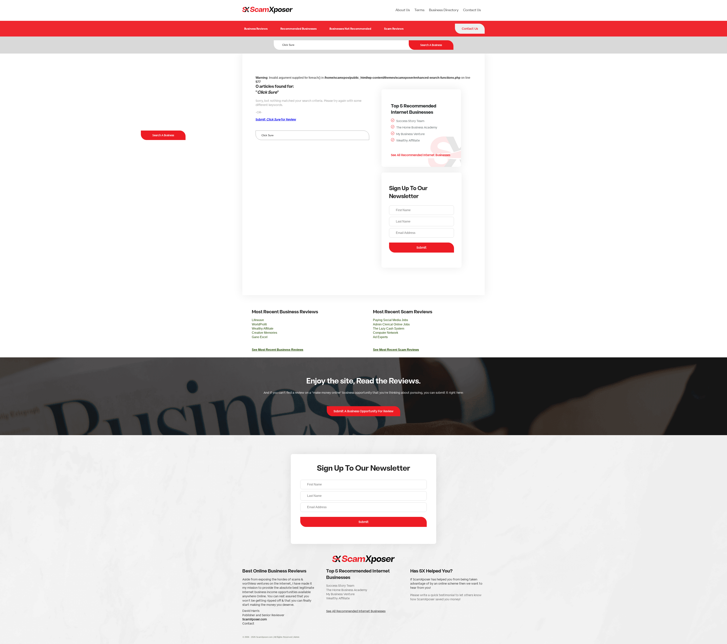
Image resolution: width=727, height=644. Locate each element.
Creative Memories (264, 332)
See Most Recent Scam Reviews (396, 349)
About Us (402, 10)
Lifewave (258, 320)
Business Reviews (256, 28)
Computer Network (385, 332)
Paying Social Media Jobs (390, 320)
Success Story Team (410, 121)
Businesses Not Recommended (350, 28)
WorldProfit (259, 324)
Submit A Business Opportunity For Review (363, 411)
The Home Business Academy (416, 127)
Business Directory (444, 10)
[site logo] (267, 10)
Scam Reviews (393, 28)
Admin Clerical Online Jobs (391, 324)
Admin (296, 637)
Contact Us (472, 10)
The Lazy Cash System (388, 328)
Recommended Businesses (298, 28)
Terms (419, 10)
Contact (248, 623)
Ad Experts (380, 337)
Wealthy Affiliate (408, 140)
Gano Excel (260, 337)
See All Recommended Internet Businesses (420, 155)
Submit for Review (276, 119)
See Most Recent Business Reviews (277, 349)
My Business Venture (410, 134)
